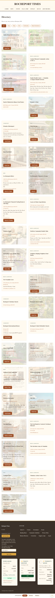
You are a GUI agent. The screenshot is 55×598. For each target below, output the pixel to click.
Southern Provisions (35, 372)
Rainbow (37, 595)
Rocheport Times (27, 4)
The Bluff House (7, 424)
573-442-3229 (32, 451)
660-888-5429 (5, 284)
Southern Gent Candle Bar (10, 372)
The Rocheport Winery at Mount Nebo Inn (13, 447)
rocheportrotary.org (6, 334)
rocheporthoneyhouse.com (34, 312)
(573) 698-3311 (32, 39)
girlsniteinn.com (33, 137)
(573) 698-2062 (32, 156)
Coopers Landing (7, 78)
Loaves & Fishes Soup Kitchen (38, 202)
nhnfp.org (31, 265)
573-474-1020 (32, 430)
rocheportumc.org (33, 331)
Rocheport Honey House (36, 302)
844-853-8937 (32, 84)
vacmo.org (32, 488)
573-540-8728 (32, 107)
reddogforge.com (33, 43)
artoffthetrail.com (6, 68)
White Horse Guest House (10, 499)
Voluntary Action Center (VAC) (38, 475)
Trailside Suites (7, 475)
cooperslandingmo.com (7, 87)
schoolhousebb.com (6, 359)
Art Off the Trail (7, 59)
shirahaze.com (32, 358)
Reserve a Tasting (9, 220)
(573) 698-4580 (5, 403)
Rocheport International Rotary (11, 326)
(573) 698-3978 (5, 64)
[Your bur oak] (52, 595)
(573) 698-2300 (5, 181)
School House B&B (8, 348)
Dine (19, 25)
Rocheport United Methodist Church (39, 326)
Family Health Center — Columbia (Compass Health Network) (39, 78)
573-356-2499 (32, 236)
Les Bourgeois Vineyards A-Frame (39, 176)
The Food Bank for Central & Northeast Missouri (40, 424)
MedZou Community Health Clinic (39, 231)
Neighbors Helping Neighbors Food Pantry (39, 254)
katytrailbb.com (5, 162)
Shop (14, 25)
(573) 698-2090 (5, 504)
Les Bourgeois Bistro (8, 176)
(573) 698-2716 (5, 208)
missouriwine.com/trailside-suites (8, 486)
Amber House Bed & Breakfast (11, 35)
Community (26, 25)
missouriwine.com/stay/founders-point (36, 113)
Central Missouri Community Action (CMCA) (39, 59)
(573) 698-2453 (5, 156)
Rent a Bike (7, 269)
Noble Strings (33, 279)
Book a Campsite (8, 89)
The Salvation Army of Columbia (38, 446)
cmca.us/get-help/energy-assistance (36, 67)
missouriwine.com (33, 188)
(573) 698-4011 (5, 236)
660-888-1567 (32, 260)
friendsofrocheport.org (7, 138)
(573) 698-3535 (5, 429)
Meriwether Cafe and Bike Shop (11, 253)
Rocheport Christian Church (10, 302)
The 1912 (32, 398)
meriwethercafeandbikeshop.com (8, 266)
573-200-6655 (32, 65)
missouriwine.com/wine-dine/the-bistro (9, 188)
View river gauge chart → (8, 580)
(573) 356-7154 (32, 353)
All (3, 25)
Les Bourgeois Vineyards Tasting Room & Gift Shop (14, 202)
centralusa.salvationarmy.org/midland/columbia (38, 453)
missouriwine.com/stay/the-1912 (35, 409)
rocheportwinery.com (6, 462)
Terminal (31, 595)
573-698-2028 (5, 39)
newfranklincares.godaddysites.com (9, 288)
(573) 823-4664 (32, 131)
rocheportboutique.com (34, 381)
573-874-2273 (32, 480)
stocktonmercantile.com (7, 410)
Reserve (33, 191)
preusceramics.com (6, 241)
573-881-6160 (5, 452)
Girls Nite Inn (33, 126)
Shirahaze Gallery (35, 348)
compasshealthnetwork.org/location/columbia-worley (39, 92)
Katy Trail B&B (7, 152)
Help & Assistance (36, 25)
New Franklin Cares (8, 279)
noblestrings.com (33, 288)
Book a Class (8, 387)
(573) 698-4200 (5, 131)
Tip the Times (6, 536)
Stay (9, 25)
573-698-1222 (5, 258)
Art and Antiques (34, 35)
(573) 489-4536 (5, 377)
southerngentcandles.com (7, 385)
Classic (24, 595)
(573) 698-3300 (5, 331)
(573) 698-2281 (32, 377)
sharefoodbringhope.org (34, 432)
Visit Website (8, 141)
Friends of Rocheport (8, 126)
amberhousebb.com (6, 45)
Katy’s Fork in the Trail (36, 152)
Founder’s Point (34, 102)
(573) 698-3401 (32, 181)
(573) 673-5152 (32, 306)
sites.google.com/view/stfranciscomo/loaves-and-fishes (39, 209)
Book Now (7, 48)
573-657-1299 (5, 83)
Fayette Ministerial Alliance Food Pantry (13, 102)
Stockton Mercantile (8, 398)
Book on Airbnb (8, 435)
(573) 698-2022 (5, 353)
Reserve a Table (8, 191)
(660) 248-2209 (5, 107)
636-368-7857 (32, 284)
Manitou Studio (7, 231)
